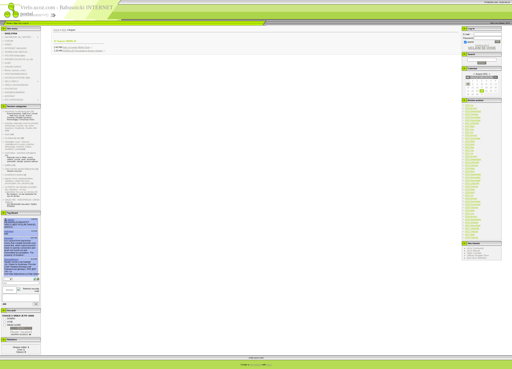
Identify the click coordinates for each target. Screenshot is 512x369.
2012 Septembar (473, 159)
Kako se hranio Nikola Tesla (76, 47)
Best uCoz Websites (477, 258)
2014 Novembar (473, 177)
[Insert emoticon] (38, 279)
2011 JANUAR (472, 123)
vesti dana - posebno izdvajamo (20, 153)
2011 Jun (469, 129)
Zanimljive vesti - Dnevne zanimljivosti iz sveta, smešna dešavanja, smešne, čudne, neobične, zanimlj (19, 145)
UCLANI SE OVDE (482, 48)
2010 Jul (469, 105)
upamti (470, 42)
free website (255, 364)
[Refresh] (34, 279)
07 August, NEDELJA (65, 41)
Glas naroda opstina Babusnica (20, 169)
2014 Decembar (473, 180)
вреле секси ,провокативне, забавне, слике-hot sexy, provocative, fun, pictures (19, 180)
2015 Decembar (473, 204)
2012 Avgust (471, 156)
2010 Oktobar (471, 114)
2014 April (469, 171)
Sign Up (17, 23)
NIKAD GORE (14, 325)
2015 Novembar (473, 201)
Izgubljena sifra (481, 45)
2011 (64, 30)
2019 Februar (471, 237)
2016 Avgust (471, 216)
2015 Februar (471, 186)
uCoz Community (475, 248)
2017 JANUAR (472, 228)
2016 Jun (469, 213)
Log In (26, 23)
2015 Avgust (471, 198)
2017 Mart (470, 234)
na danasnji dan (12, 138)
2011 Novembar (472, 138)
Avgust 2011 (482, 74)
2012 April (469, 144)
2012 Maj (469, 147)
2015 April (469, 192)
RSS (508, 23)
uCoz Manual (473, 250)
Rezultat (15, 332)
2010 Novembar (473, 117)
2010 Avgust (471, 108)
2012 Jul (469, 153)
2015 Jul (469, 195)
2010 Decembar (473, 120)
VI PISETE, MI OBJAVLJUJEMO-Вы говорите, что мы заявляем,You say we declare (21, 189)
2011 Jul (469, 132)
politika (8, 165)
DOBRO (11, 318)
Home (9, 23)
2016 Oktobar (471, 222)
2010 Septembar (473, 111)
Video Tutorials (474, 253)
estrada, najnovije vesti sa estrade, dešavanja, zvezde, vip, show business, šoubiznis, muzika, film (22, 125)
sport (7, 134)
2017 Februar (471, 231)
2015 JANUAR (472, 183)
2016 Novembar (473, 225)
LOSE (10, 322)
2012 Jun (469, 150)
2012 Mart (470, 141)
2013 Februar (471, 165)
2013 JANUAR (472, 162)
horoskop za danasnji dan (17, 111)
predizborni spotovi (14, 174)
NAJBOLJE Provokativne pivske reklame (83, 50)
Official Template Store (478, 255)
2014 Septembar (473, 174)
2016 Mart (470, 210)
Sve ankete (25, 332)
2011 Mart (470, 126)
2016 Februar (471, 207)
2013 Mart (470, 168)
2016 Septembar (473, 219)
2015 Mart (470, 189)
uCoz (269, 364)
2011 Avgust (471, 135)
